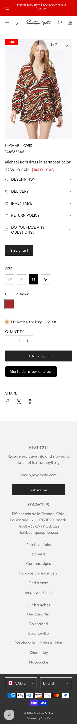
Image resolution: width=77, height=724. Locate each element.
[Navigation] (7, 22)
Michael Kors (18, 145)
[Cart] (69, 22)
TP (9, 279)
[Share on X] (19, 402)
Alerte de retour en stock (31, 371)
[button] (43, 45)
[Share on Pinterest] (30, 402)
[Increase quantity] (27, 341)
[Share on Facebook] (8, 402)
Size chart (19, 250)
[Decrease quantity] (10, 341)
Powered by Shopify (38, 718)
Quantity (14, 331)
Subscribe (38, 490)
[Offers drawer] (17, 22)
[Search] (60, 22)
